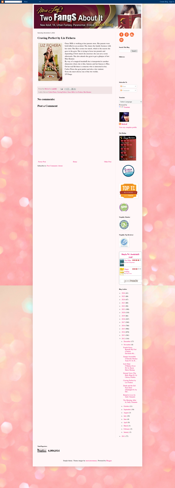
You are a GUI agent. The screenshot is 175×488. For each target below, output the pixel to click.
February (127, 429)
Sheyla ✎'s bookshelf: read (130, 256)
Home (75, 162)
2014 (123, 332)
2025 (123, 296)
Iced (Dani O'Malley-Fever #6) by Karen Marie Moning (129, 367)
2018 (123, 319)
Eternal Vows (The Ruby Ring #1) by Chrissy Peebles (130, 375)
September (127, 409)
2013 (123, 335)
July (125, 416)
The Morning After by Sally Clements (130, 401)
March (126, 426)
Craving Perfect (62, 92)
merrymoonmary (91, 460)
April (126, 422)
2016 (123, 325)
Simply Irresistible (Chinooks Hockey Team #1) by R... (130, 358)
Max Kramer (87, 92)
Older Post (107, 162)
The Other (127, 260)
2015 (123, 329)
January (126, 432)
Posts (124, 86)
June (125, 419)
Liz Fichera (79, 92)
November (127, 344)
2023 (123, 303)
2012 (123, 338)
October (127, 406)
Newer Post (42, 162)
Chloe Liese (129, 273)
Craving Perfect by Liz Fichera (129, 381)
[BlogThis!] (68, 89)
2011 (123, 436)
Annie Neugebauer (130, 262)
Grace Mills (71, 92)
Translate (127, 107)
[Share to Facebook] (72, 89)
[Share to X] (70, 89)
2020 (123, 312)
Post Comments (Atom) (55, 166)
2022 (123, 306)
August (126, 412)
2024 (123, 299)
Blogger (109, 460)
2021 (123, 309)
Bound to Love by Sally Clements (129, 396)
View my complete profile (128, 127)
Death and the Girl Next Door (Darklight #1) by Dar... (130, 388)
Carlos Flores (52, 92)
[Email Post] (61, 89)
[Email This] (66, 89)
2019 (123, 316)
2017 (123, 322)
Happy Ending (126, 270)
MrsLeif (124, 124)
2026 (123, 293)
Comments (126, 90)
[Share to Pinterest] (75, 89)
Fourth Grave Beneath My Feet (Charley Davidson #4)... (129, 350)
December (127, 341)
